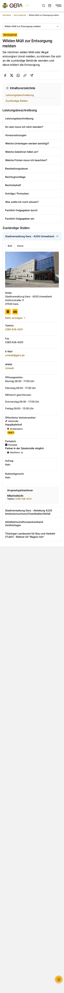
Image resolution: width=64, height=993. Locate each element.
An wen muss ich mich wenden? (24, 126)
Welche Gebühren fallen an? (21, 151)
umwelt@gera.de (15, 355)
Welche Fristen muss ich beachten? (26, 160)
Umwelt (9, 368)
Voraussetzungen (15, 135)
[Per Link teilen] (24, 75)
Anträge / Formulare (17, 193)
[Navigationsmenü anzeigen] (58, 5)
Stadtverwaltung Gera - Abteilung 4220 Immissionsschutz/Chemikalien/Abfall (28, 512)
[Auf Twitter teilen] (11, 75)
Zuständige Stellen (17, 100)
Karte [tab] (20, 245)
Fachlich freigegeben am (19, 218)
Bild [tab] (10, 245)
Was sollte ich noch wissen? (22, 201)
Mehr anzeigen (14, 317)
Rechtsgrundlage (15, 176)
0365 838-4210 (23, 498)
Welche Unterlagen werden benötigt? (27, 143)
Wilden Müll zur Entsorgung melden (23, 26)
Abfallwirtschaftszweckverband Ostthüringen (24, 523)
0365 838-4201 (14, 329)
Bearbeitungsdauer (16, 168)
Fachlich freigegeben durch (21, 210)
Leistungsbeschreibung (20, 95)
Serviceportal (20, 15)
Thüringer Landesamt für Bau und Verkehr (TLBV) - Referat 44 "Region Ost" (30, 535)
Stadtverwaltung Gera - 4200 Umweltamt (29, 236)
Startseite (6, 15)
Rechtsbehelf (13, 185)
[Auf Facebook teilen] (5, 75)
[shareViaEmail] (31, 75)
